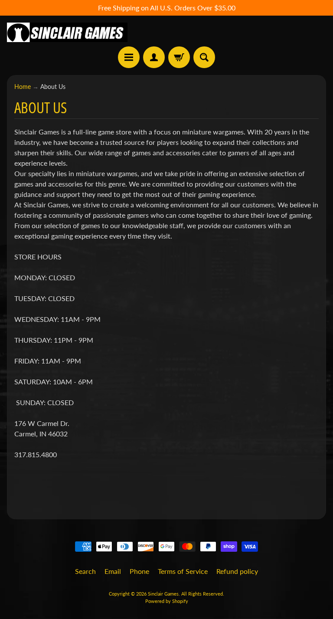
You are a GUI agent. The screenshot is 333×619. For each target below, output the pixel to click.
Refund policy (237, 571)
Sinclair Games (163, 593)
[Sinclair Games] (67, 32)
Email (112, 571)
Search (85, 571)
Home (22, 86)
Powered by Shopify (166, 601)
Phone (139, 571)
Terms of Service (183, 571)
